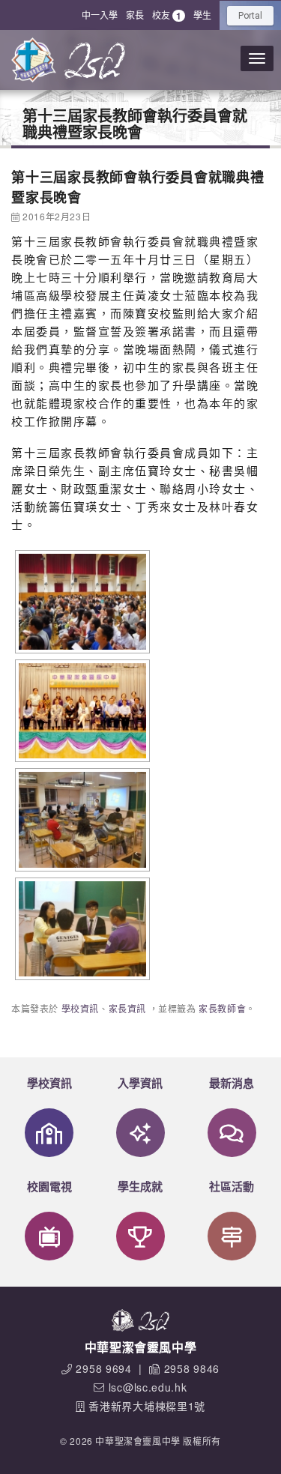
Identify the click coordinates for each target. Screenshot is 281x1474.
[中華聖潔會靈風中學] (33, 59)
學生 (202, 14)
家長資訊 (127, 1008)
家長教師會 (222, 1008)
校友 (166, 15)
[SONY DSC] (80, 601)
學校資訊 (80, 1008)
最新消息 (231, 1083)
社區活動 (231, 1186)
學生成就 (140, 1186)
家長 (135, 14)
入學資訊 (140, 1083)
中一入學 (100, 14)
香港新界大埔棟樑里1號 (146, 1405)
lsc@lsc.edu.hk (148, 1387)
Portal (250, 15)
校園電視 (49, 1186)
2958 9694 (103, 1368)
